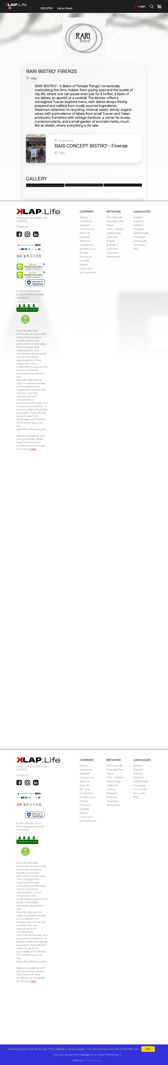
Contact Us (87, 229)
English (138, 217)
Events (111, 240)
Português (140, 240)
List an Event (64, 8)
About (84, 217)
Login (141, 6)
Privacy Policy (93, 1060)
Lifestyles (112, 236)
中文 (136, 248)
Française (139, 236)
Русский (139, 244)
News (110, 225)
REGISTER (47, 8)
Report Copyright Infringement (88, 268)
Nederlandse (141, 233)
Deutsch (138, 229)
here (33, 448)
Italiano (138, 225)
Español (138, 221)
